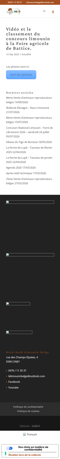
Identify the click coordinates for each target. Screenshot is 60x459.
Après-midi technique (19, 173)
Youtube (13, 387)
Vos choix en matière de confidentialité (33, 448)
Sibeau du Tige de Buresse (22, 142)
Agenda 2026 (14, 167)
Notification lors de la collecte (22, 454)
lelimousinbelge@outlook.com (26, 376)
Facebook (14, 382)
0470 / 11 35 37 (17, 370)
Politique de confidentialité (28, 406)
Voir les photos (21, 74)
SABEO (36, 426)
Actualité (26, 54)
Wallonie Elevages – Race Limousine (27, 108)
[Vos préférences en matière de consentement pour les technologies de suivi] (6, 453)
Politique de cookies (28, 411)
